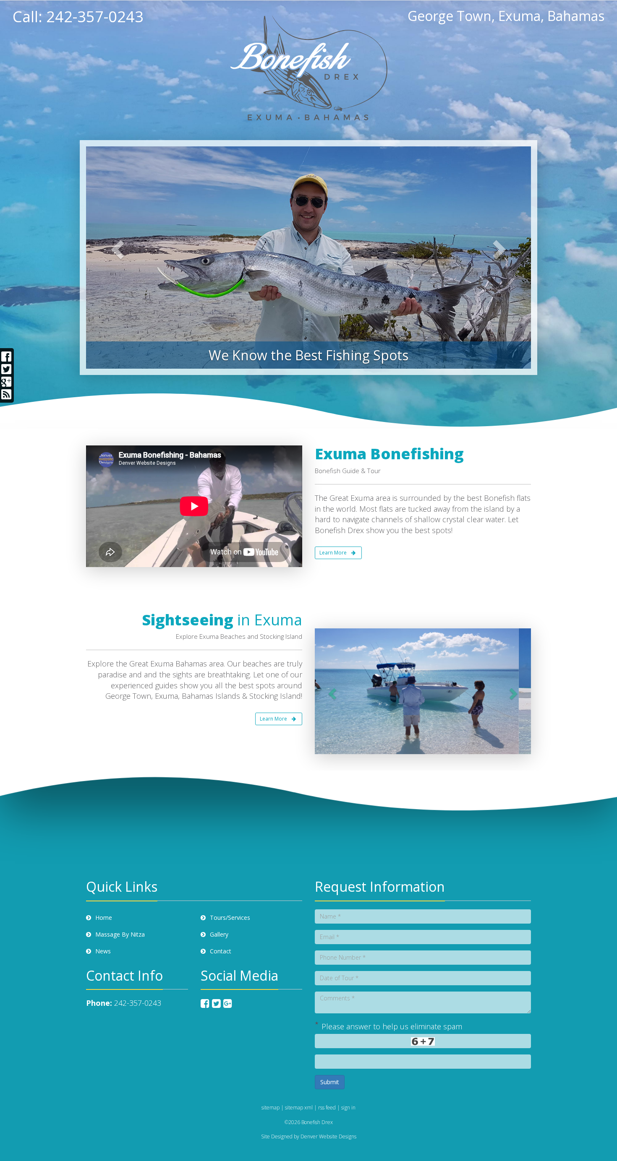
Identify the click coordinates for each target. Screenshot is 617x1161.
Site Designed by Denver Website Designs (308, 1136)
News (103, 951)
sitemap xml (299, 1107)
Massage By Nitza (120, 934)
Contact (220, 951)
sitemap (270, 1107)
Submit (329, 1082)
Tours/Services (230, 918)
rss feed (327, 1107)
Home (103, 918)
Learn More (333, 552)
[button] (112, 257)
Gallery (219, 934)
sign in (348, 1107)
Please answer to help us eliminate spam (388, 1025)
